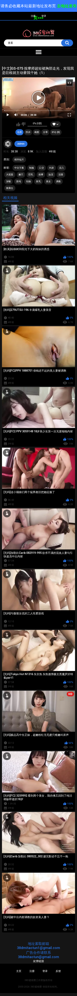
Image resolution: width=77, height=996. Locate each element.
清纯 (18, 181)
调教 (58, 181)
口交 (41, 167)
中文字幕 (19, 167)
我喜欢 (18, 124)
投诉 (28, 132)
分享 (45, 132)
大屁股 (9, 174)
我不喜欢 (23, 124)
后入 (61, 167)
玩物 (28, 181)
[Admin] (8, 144)
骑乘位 (9, 188)
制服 (31, 167)
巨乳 (30, 174)
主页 (18, 971)
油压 (50, 174)
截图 (36, 132)
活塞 (60, 174)
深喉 (8, 181)
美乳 (38, 181)
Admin (20, 143)
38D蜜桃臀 (36, 986)
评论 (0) (56, 132)
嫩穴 (21, 174)
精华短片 (19, 159)
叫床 (51, 167)
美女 (48, 181)
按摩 (40, 174)
